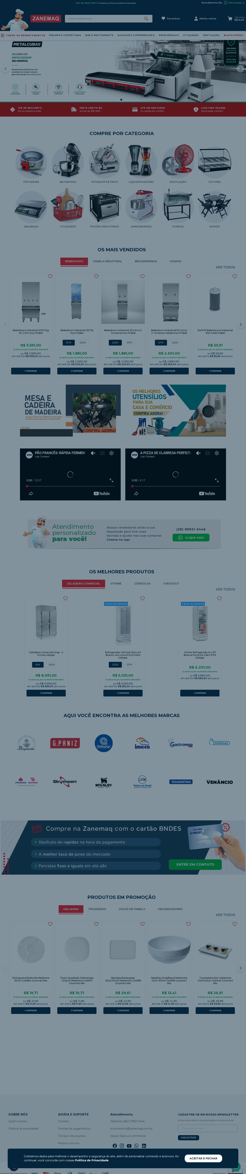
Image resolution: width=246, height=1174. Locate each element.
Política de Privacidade (92, 1160)
